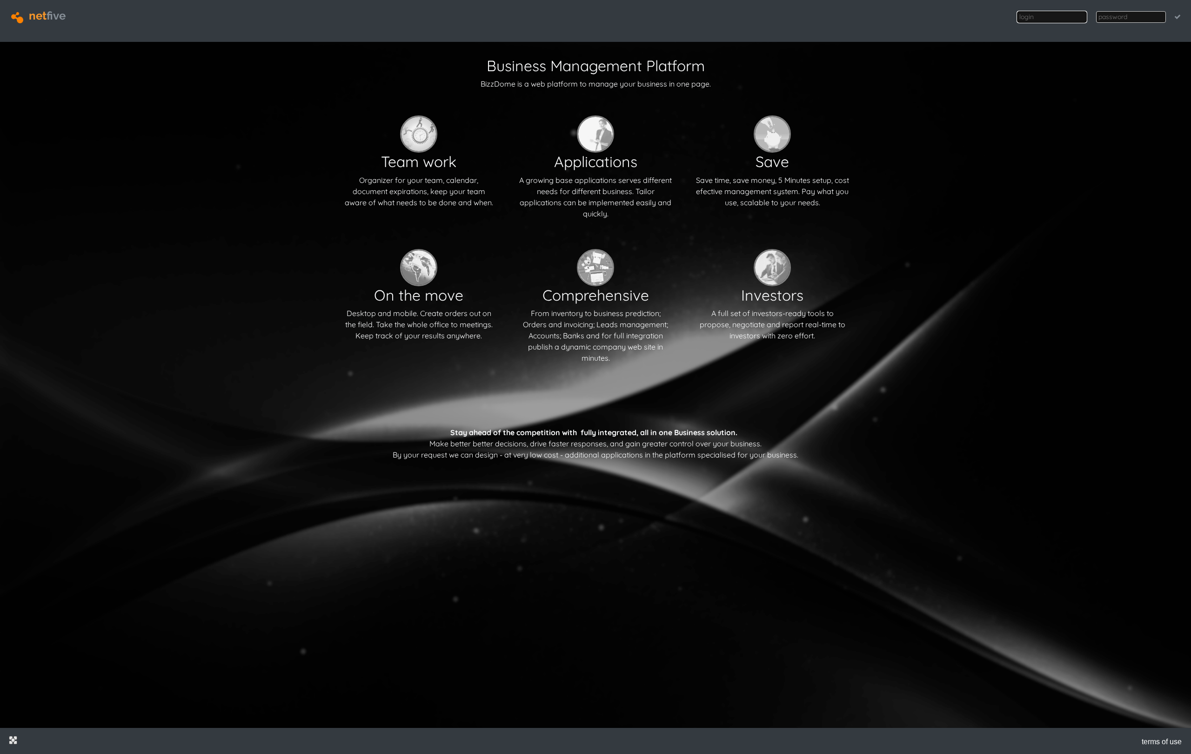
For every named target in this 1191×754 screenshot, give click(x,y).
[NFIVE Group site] (13, 740)
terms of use (1162, 742)
